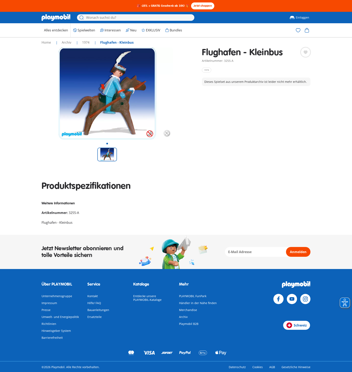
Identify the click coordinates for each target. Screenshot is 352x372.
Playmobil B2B (188, 324)
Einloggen (302, 17)
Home (47, 42)
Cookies (257, 367)
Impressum (49, 303)
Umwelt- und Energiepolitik (60, 317)
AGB (272, 367)
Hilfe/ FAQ (94, 303)
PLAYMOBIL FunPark (192, 296)
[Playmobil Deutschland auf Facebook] (278, 299)
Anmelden (298, 252)
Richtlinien (49, 324)
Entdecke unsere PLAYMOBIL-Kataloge (147, 298)
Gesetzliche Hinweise (296, 367)
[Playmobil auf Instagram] (305, 299)
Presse (46, 310)
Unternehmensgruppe (57, 296)
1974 (86, 42)
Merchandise (188, 310)
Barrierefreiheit (52, 338)
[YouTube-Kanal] (292, 299)
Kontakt (92, 296)
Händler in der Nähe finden (198, 303)
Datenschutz (237, 367)
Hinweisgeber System (56, 331)
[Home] (56, 17)
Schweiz (300, 325)
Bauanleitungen (98, 310)
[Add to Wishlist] (305, 52)
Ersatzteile (94, 317)
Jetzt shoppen (203, 6)
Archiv (183, 317)
